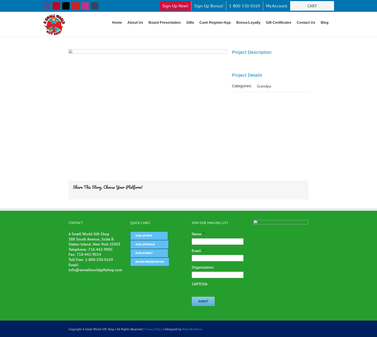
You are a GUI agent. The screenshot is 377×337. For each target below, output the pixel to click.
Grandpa (264, 86)
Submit (203, 301)
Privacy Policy (154, 329)
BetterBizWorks (192, 329)
